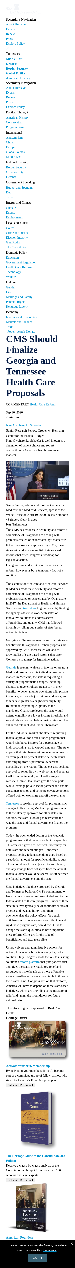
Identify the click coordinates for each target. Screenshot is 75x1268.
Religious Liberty (17, 306)
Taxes (9, 197)
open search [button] (17, 331)
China (10, 142)
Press (9, 38)
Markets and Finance (19, 322)
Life (8, 292)
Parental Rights (15, 301)
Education (12, 257)
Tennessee (12, 803)
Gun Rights (13, 242)
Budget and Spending (19, 187)
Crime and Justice (17, 232)
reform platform (30, 962)
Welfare (11, 276)
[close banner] (71, 1244)
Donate (30, 331)
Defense (11, 63)
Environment (14, 217)
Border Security (17, 68)
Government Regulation (21, 262)
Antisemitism (14, 137)
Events (10, 29)
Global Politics (15, 73)
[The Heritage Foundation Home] (23, 14)
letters (32, 608)
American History (18, 78)
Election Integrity (17, 237)
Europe (10, 147)
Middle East (14, 59)
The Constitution (16, 247)
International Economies (21, 317)
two (25, 608)
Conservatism (14, 122)
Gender (10, 287)
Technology (13, 272)
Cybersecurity (15, 172)
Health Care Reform (19, 267)
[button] (7, 48)
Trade (9, 326)
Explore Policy (15, 43)
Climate (11, 207)
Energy (10, 212)
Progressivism (15, 127)
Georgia (11, 667)
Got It (37, 1257)
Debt (9, 192)
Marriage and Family (19, 297)
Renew (10, 34)
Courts (10, 228)
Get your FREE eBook (21, 1085)
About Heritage (16, 24)
